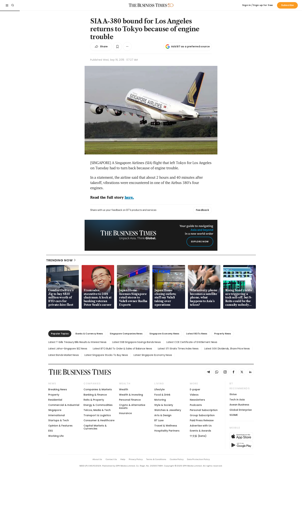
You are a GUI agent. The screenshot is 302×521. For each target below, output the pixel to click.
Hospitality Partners (166, 430)
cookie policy (177, 459)
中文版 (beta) (198, 436)
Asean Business (239, 404)
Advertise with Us (201, 425)
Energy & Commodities (98, 405)
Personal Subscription (204, 410)
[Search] (12, 5)
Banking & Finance (95, 394)
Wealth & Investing (131, 394)
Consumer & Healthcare (99, 420)
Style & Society (163, 405)
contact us (111, 459)
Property (53, 394)
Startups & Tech (58, 420)
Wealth (123, 389)
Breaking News (57, 389)
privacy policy (136, 459)
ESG (50, 430)
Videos (194, 394)
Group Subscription (202, 415)
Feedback (202, 210)
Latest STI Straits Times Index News (178, 348)
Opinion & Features (60, 425)
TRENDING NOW (59, 260)
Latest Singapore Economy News (153, 355)
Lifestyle (159, 389)
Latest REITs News (196, 333)
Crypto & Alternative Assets (132, 406)
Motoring (160, 399)
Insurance (125, 413)
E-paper (195, 389)
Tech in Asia (237, 399)
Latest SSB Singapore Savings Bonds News (136, 342)
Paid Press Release (202, 420)
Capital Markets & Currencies (95, 427)
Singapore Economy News (164, 333)
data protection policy (198, 459)
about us (97, 459)
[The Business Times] (148, 5)
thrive (233, 394)
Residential (55, 399)
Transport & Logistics (97, 415)
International (56, 415)
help (122, 459)
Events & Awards (200, 430)
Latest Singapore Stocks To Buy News (106, 355)
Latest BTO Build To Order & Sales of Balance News (122, 348)
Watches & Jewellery (167, 410)
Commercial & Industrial (63, 405)
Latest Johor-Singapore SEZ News (67, 348)
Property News (222, 333)
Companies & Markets (98, 389)
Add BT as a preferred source (190, 46)
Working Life (56, 436)
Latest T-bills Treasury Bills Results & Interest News (77, 342)
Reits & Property (94, 399)
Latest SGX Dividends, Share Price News (227, 348)
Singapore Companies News (126, 333)
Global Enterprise (240, 410)
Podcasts (196, 405)
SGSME (233, 415)
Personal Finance (130, 399)
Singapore (54, 410)
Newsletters (197, 399)
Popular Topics (60, 333)
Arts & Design (162, 415)
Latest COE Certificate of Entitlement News (191, 342)
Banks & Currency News (89, 333)
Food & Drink (162, 394)
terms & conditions (156, 459)
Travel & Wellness (165, 425)
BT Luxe (159, 420)
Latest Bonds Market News (63, 355)
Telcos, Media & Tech (97, 410)
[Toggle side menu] (7, 5)
